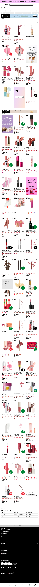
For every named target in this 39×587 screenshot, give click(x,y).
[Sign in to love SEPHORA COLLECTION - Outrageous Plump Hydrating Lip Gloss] (36, 320)
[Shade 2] (4, 39)
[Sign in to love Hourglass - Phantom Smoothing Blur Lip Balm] (24, 341)
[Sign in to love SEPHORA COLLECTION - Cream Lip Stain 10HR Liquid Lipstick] (12, 239)
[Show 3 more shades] (24, 39)
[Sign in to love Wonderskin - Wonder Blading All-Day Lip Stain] (12, 403)
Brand (29, 12)
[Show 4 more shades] (36, 80)
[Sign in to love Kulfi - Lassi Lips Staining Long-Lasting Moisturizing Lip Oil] (12, 157)
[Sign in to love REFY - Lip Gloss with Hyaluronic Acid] (12, 423)
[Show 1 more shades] (36, 416)
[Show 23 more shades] (24, 191)
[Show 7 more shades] (36, 457)
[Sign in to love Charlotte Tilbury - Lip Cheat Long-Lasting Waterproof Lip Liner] (24, 320)
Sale (36, 12)
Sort (3, 12)
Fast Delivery (12, 12)
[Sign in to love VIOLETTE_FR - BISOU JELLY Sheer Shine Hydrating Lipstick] (36, 280)
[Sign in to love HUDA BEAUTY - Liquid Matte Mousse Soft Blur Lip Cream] (12, 218)
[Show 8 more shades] (12, 375)
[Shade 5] (8, 39)
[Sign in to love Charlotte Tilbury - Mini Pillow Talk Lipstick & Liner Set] (36, 423)
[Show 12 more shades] (24, 334)
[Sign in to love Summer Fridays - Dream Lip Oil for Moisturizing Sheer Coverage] (24, 403)
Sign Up (15, 564)
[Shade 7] (14, 41)
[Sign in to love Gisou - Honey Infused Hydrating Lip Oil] (24, 280)
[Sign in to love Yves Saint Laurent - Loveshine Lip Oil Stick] (12, 485)
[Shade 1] (2, 39)
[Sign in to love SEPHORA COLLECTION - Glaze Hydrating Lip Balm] (24, 361)
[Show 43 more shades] (12, 253)
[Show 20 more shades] (24, 498)
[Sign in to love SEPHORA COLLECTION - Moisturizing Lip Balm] (12, 299)
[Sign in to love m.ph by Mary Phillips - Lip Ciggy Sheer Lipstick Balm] (24, 260)
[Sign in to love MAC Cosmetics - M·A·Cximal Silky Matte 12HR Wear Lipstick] (24, 177)
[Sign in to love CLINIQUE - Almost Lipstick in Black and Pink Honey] (24, 239)
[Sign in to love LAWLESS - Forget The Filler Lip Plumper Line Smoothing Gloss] (24, 464)
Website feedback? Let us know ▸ (19, 525)
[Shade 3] (5, 39)
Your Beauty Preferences (18, 12)
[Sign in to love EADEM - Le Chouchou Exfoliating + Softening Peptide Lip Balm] (24, 46)
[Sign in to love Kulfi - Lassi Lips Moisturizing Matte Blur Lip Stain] (12, 25)
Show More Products (31, 494)
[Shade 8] (16, 41)
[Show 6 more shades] (24, 129)
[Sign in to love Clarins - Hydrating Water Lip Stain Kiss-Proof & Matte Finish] (24, 157)
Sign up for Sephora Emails (5, 562)
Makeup (2, 7)
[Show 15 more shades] (24, 80)
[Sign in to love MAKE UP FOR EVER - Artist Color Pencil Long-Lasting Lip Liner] (24, 382)
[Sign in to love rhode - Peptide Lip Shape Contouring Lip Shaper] (24, 115)
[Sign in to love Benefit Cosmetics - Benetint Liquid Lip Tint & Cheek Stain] (36, 464)
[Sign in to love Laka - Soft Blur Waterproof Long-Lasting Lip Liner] (12, 260)
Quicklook (7, 34)
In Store (8, 12)
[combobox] (21, 5)
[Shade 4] (7, 39)
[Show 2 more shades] (36, 171)
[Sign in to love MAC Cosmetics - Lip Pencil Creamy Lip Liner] (24, 485)
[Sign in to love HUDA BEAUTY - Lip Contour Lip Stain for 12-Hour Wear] (24, 25)
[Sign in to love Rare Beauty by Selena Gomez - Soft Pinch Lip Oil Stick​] (12, 136)
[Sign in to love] (36, 25)
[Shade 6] (10, 39)
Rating (33, 12)
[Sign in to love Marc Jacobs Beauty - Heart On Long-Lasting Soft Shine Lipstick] (36, 443)
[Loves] (35, 4)
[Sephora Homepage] (4, 4)
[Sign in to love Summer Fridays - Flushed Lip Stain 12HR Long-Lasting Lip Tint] (24, 423)
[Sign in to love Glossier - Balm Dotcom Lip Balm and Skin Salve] (12, 198)
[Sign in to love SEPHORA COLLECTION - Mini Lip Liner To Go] (36, 239)
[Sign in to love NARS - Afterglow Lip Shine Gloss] (12, 177)
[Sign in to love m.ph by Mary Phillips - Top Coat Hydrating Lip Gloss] (36, 115)
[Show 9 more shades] (36, 101)
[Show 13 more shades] (24, 396)
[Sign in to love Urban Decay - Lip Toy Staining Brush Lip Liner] (36, 260)
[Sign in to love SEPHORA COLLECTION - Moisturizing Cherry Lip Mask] (36, 341)
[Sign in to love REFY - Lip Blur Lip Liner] (24, 299)
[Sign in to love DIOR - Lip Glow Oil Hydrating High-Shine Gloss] (12, 361)
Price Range (25, 12)
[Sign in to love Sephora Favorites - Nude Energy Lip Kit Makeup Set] (24, 198)
